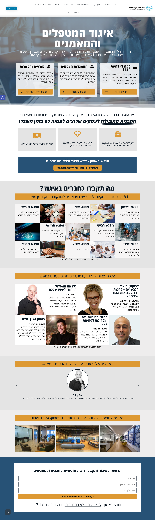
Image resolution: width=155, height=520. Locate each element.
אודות (108, 5)
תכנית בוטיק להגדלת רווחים (37, 144)
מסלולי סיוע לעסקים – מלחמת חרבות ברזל (46, 5)
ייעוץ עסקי (97, 5)
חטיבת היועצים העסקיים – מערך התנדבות (76, 5)
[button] (2, 97)
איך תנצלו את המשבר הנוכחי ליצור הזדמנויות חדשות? (118, 144)
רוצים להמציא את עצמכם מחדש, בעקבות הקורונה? (77, 144)
